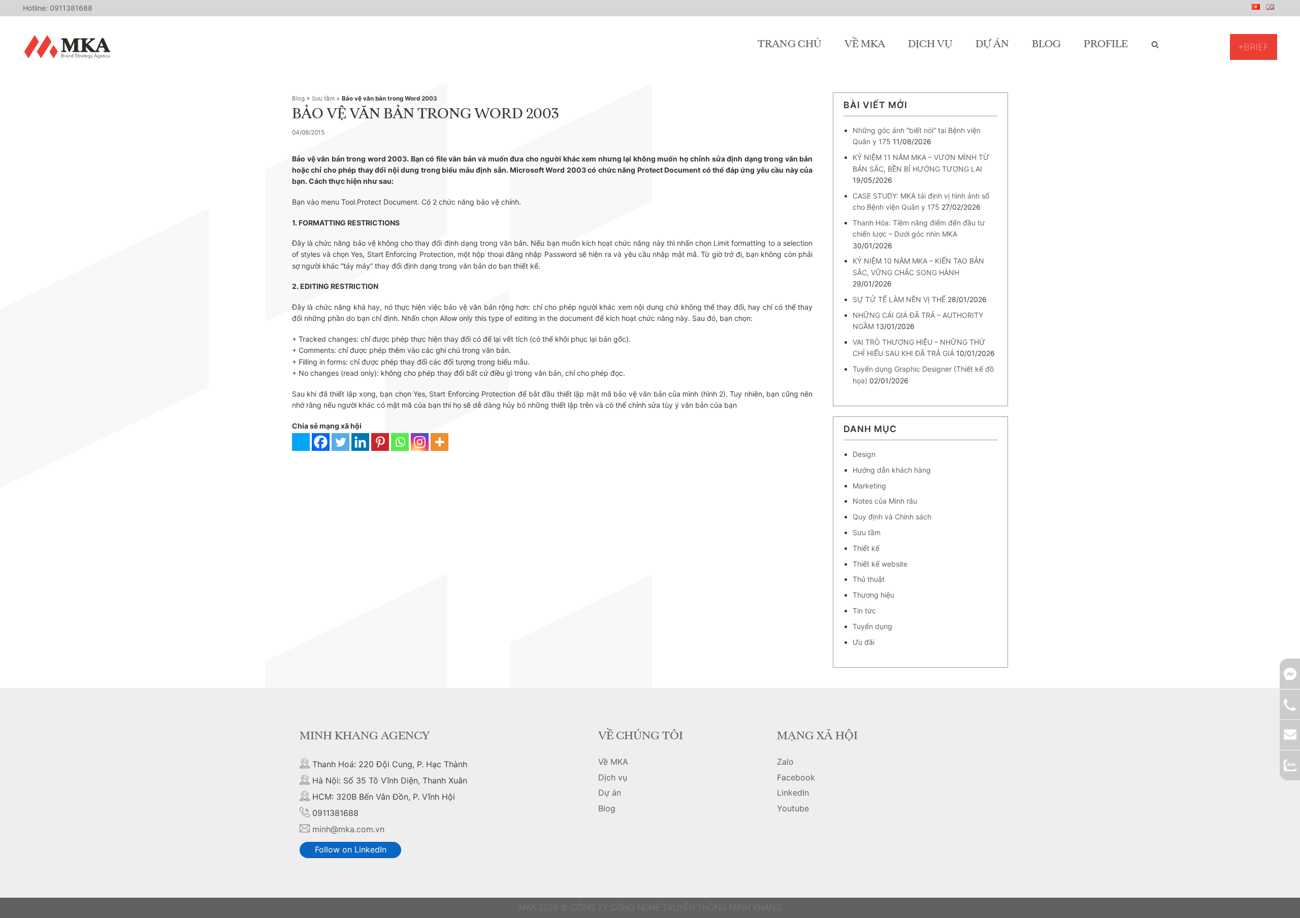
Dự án (992, 45)
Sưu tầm (323, 98)
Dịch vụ (930, 45)
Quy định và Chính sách (892, 516)
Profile (1106, 45)
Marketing (869, 485)
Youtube (793, 808)
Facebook (796, 777)
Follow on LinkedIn (350, 849)
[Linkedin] (360, 442)
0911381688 (71, 8)
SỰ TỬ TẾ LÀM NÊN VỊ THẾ (899, 299)
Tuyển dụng (872, 626)
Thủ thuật (869, 579)
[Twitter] (340, 442)
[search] (1155, 44)
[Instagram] (420, 442)
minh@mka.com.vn (348, 829)
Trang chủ (790, 45)
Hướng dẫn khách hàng (892, 470)
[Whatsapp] (400, 442)
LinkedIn (793, 793)
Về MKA (864, 45)
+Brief (1253, 47)
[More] (439, 442)
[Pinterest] (380, 442)
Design (864, 454)
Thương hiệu (873, 595)
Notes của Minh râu (885, 501)
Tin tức (864, 610)
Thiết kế (866, 548)
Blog (1046, 45)
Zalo (785, 762)
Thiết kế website (880, 564)
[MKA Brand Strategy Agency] (69, 47)
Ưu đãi (863, 642)
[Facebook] (321, 442)
